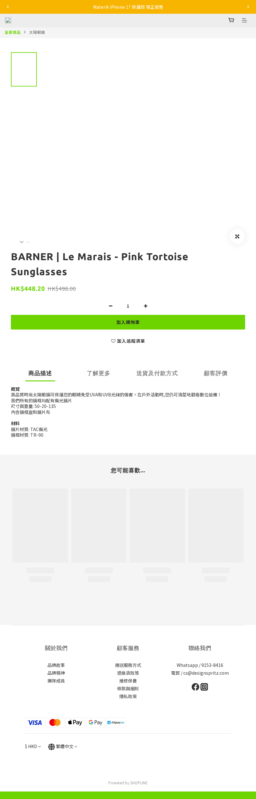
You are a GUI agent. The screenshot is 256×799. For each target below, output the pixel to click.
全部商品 (13, 32)
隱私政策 (128, 696)
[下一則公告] (248, 7)
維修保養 (128, 680)
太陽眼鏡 (37, 32)
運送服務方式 (128, 665)
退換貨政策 (128, 673)
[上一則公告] (8, 7)
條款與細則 (128, 688)
